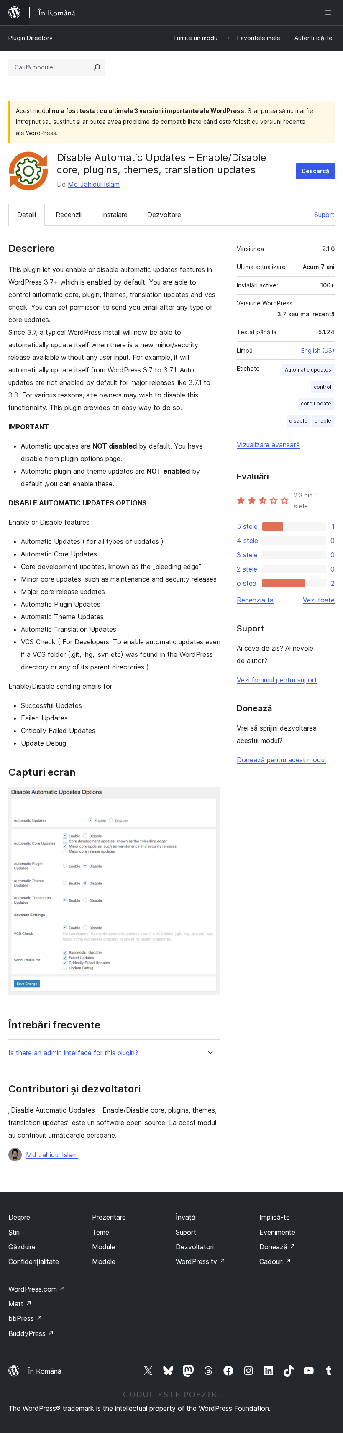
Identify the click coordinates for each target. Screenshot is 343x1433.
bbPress (25, 1318)
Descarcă (315, 170)
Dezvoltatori (195, 1247)
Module (103, 1247)
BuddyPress (31, 1333)
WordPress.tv (200, 1261)
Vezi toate (319, 600)
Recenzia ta (255, 600)
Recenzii (69, 214)
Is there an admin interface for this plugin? (73, 1053)
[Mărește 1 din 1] (209, 798)
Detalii (26, 214)
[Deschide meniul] (329, 12)
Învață (185, 1217)
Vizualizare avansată (268, 445)
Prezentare (109, 1217)
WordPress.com (36, 1289)
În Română (44, 1371)
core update (316, 403)
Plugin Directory (30, 37)
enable (322, 421)
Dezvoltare (164, 214)
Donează (277, 1247)
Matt (20, 1304)
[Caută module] (97, 67)
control (322, 387)
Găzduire (22, 1247)
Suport (324, 214)
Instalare (114, 214)
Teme (100, 1232)
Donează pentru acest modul (281, 760)
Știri (14, 1232)
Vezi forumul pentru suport (277, 680)
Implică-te (274, 1217)
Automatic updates (308, 370)
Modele (103, 1261)
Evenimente (277, 1232)
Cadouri (275, 1261)
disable (298, 421)
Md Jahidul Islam (94, 184)
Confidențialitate (33, 1261)
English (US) (318, 350)
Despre (19, 1217)
